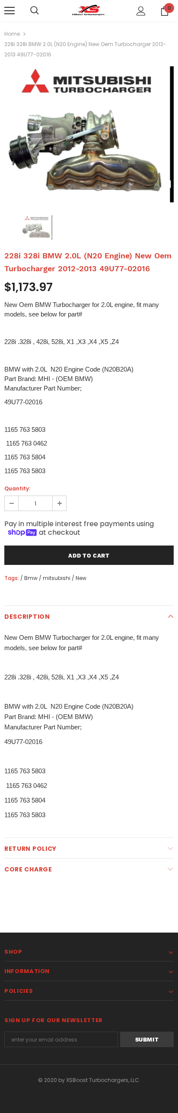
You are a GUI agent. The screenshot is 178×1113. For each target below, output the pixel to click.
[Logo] (89, 10)
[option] (89, 134)
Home (12, 33)
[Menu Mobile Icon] (9, 11)
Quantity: (17, 488)
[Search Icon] (34, 10)
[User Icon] (141, 11)
